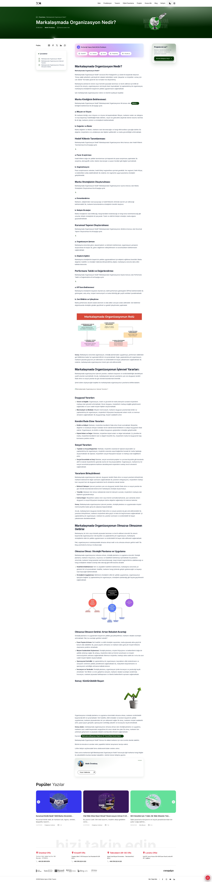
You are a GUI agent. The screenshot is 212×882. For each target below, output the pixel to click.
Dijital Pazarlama (128, 3)
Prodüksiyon (108, 3)
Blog (156, 3)
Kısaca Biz (148, 3)
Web (99, 3)
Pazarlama (42, 17)
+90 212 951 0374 (44, 861)
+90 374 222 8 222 (80, 861)
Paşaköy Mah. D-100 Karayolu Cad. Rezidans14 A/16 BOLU (86, 857)
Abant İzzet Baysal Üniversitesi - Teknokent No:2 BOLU (120, 857)
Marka (134, 103)
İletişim (162, 3)
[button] (38, 802)
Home (37, 17)
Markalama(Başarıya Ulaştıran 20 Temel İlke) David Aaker (101, 736)
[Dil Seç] (174, 3)
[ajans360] (162, 879)
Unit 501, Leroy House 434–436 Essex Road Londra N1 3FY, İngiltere (157, 857)
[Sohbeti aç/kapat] (207, 877)
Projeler (139, 3)
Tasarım (117, 3)
